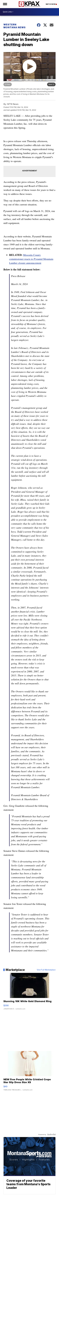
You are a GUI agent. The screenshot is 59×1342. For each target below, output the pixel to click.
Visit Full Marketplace (46, 970)
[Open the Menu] (4, 4)
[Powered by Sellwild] (51, 1134)
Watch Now (51, 4)
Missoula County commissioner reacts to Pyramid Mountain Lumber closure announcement (31, 259)
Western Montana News (14, 26)
